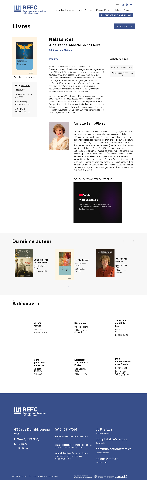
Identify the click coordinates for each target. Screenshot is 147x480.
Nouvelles (25, 85)
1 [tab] (68, 287)
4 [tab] (79, 287)
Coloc (56, 476)
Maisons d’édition (103, 10)
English (117, 5)
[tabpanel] (32, 265)
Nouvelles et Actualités (65, 10)
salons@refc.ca (107, 459)
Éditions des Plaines (60, 50)
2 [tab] (72, 287)
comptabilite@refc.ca (111, 439)
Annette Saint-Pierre (84, 45)
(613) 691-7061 (66, 430)
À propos (127, 10)
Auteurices (89, 10)
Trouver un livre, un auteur (117, 15)
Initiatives (117, 10)
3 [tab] (75, 287)
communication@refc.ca (114, 449)
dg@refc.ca (104, 430)
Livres (79, 10)
